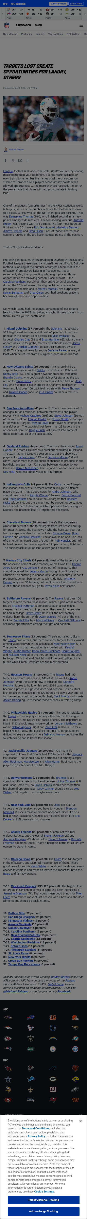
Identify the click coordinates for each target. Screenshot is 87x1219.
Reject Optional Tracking (43, 1199)
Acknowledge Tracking (43, 1211)
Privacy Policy (37, 1136)
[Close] (80, 1121)
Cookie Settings (44, 1191)
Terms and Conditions (35, 1128)
